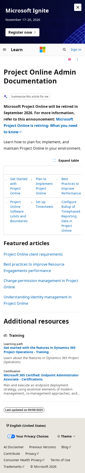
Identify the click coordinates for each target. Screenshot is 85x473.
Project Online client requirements (33, 254)
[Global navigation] (4, 49)
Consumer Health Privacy (23, 460)
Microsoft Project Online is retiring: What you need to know (40, 125)
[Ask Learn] (69, 59)
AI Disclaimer (14, 447)
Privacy (30, 453)
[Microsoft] (43, 50)
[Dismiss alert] (77, 7)
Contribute (12, 453)
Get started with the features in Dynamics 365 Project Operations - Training (39, 350)
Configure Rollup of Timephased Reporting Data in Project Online (70, 216)
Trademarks (13, 466)
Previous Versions (42, 447)
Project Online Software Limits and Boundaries (19, 211)
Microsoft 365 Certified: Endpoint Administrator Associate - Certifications (41, 377)
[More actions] (77, 59)
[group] (42, 200)
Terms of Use (60, 460)
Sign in (76, 49)
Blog (64, 447)
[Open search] (64, 49)
